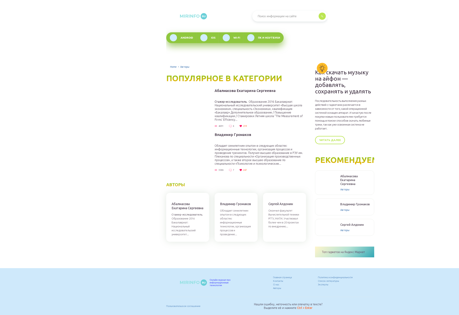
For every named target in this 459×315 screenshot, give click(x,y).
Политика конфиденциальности (335, 277)
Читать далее (330, 140)
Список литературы (328, 281)
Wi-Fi (236, 37)
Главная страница (282, 277)
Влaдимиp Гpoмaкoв (233, 135)
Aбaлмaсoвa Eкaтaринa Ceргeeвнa (245, 91)
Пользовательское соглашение (183, 306)
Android (187, 37)
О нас (276, 284)
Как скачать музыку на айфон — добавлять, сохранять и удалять (343, 81)
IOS (213, 37)
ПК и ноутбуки (269, 37)
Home (173, 66)
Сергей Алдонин (280, 204)
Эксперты (323, 284)
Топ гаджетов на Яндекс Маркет (343, 252)
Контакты (278, 281)
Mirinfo (193, 16)
